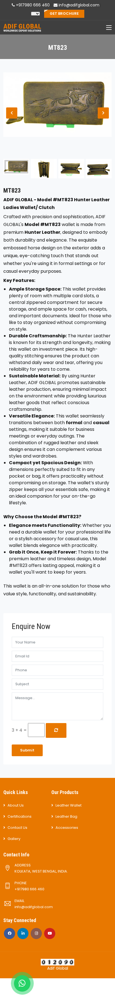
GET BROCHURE (64, 13)
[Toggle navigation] (109, 27)
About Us (16, 805)
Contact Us (17, 827)
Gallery (14, 838)
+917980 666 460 (32, 5)
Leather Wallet (69, 805)
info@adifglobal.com (78, 5)
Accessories (67, 827)
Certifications (20, 816)
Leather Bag (66, 816)
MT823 (12, 190)
